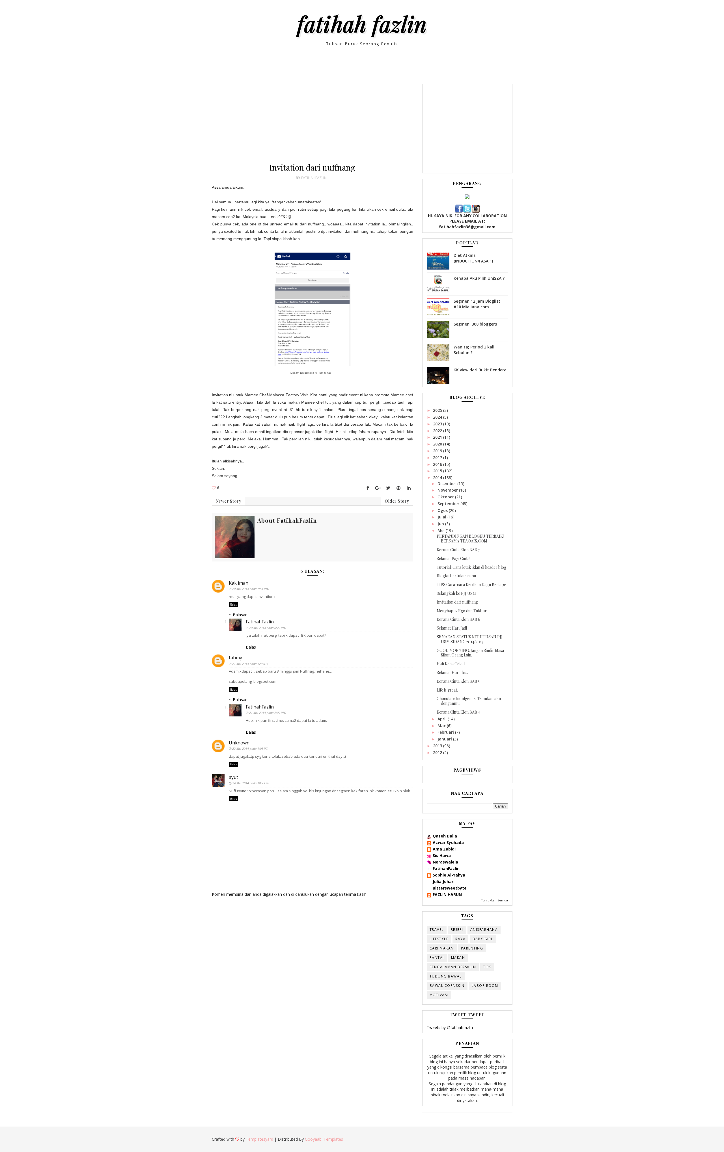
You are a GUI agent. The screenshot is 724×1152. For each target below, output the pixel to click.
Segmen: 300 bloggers (475, 324)
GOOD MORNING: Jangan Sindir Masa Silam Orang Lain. (470, 653)
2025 (438, 410)
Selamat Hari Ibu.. (452, 672)
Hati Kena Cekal (451, 663)
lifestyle (439, 938)
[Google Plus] (378, 488)
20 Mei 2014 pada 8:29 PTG (267, 628)
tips (487, 966)
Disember (447, 483)
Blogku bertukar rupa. (457, 575)
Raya (460, 938)
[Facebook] (368, 488)
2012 (438, 752)
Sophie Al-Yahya (449, 875)
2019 (438, 450)
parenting (472, 948)
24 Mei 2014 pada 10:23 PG (250, 783)
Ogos (443, 510)
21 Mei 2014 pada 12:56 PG (250, 664)
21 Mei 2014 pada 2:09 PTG (267, 712)
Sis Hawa (442, 855)
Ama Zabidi (444, 849)
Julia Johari (443, 881)
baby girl (483, 938)
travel (437, 929)
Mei (442, 530)
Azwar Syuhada (448, 842)
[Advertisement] (312, 123)
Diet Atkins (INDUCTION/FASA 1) (473, 258)
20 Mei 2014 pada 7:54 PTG (250, 589)
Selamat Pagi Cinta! (453, 558)
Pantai (437, 957)
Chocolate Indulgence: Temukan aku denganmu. (469, 701)
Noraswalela (445, 862)
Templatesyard (259, 1139)
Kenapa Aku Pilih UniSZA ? (479, 278)
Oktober (446, 496)
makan (458, 957)
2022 (438, 430)
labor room (485, 985)
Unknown (239, 743)
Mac (442, 725)
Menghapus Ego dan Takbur (462, 610)
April (443, 719)
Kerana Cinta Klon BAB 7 (458, 549)
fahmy (235, 657)
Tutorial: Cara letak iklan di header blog (471, 567)
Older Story (397, 501)
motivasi (439, 994)
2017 (438, 457)
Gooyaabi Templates (324, 1139)
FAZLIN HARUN (447, 894)
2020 (438, 444)
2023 (438, 424)
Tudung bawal (446, 976)
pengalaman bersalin (453, 966)
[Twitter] (388, 488)
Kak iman (238, 583)
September (449, 503)
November (448, 490)
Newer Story (229, 501)
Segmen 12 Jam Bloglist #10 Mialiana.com (477, 303)
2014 (438, 477)
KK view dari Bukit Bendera (480, 369)
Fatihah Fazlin (362, 23)
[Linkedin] (408, 488)
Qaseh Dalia (445, 836)
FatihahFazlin (260, 622)
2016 (438, 464)
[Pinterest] (398, 488)
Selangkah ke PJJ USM (456, 593)
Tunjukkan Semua (494, 900)
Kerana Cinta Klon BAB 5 (458, 681)
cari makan (442, 948)
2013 (438, 745)
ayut (233, 777)
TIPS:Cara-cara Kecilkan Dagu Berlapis (472, 584)
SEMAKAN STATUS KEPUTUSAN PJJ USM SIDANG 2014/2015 (470, 639)
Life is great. (447, 690)
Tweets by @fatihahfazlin (450, 1027)
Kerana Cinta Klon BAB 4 (458, 712)
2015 (438, 470)
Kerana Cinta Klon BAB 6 (458, 619)
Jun (441, 523)
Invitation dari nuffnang (457, 602)
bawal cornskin (447, 985)
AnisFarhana (484, 929)
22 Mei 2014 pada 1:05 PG (250, 748)
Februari (446, 732)
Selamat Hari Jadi (452, 628)
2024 (438, 417)
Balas (233, 604)
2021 (438, 437)
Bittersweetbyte (450, 888)
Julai (442, 517)
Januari (445, 739)
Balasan (240, 614)
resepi (457, 929)
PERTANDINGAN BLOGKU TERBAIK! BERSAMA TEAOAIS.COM (470, 538)
